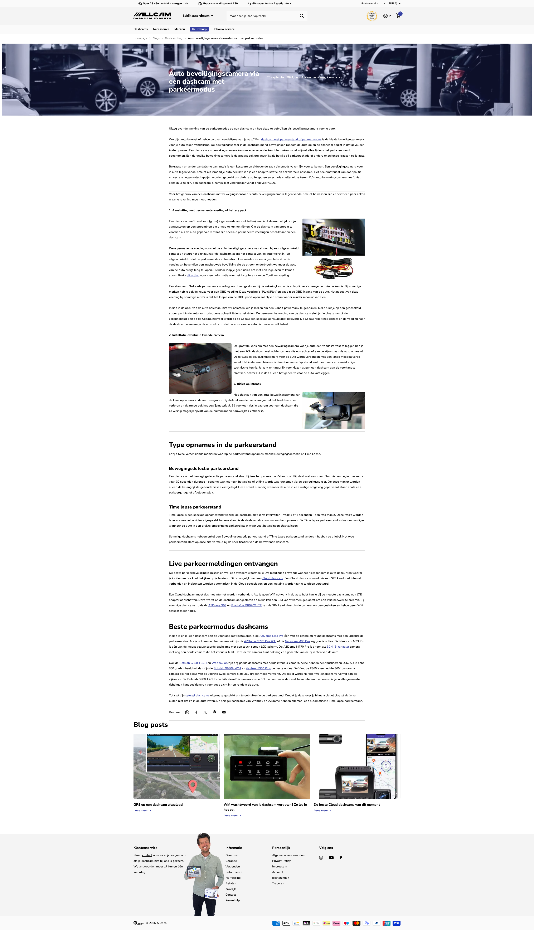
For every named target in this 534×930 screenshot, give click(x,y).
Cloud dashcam (272, 578)
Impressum (279, 866)
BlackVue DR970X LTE (246, 605)
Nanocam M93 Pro (297, 641)
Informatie (233, 848)
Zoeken (301, 16)
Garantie (231, 861)
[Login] (387, 16)
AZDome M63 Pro (271, 636)
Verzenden (232, 866)
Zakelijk (230, 889)
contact (147, 855)
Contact (230, 895)
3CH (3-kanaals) (338, 647)
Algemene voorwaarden (288, 855)
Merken (179, 29)
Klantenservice (369, 3)
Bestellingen (280, 878)
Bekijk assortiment (196, 16)
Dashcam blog (174, 38)
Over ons (231, 855)
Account (277, 872)
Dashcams (141, 29)
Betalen (230, 883)
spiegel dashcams (197, 695)
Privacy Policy (281, 861)
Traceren (278, 883)
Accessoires (161, 29)
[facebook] (341, 857)
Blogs (156, 38)
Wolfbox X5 (220, 663)
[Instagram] (321, 858)
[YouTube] (331, 857)
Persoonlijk (281, 848)
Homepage (140, 38)
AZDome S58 (217, 605)
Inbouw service (224, 29)
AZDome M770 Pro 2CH (260, 641)
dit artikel (193, 275)
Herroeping (233, 878)
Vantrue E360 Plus (258, 668)
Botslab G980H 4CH (227, 668)
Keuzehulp (232, 900)
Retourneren (233, 872)
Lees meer (141, 810)
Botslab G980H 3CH (193, 663)
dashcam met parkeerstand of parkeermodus (291, 139)
